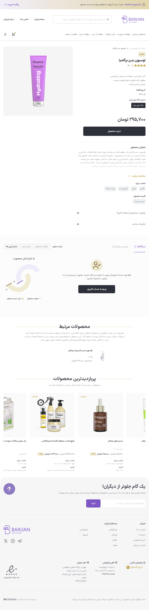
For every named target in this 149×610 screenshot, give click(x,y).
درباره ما (142, 534)
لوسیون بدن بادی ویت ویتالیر (80, 350)
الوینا (115, 545)
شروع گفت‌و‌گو (137, 567)
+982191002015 (108, 574)
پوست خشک (110, 188)
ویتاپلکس (113, 529)
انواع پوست (123, 188)
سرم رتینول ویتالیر (115, 440)
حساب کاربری (5, 34)
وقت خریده (13, 4)
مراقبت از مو (84, 34)
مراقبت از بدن (97, 34)
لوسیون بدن (133, 48)
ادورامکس (84, 529)
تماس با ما (24, 19)
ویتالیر (114, 534)
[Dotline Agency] (20, 599)
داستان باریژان (139, 545)
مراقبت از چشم (71, 34)
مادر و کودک (110, 34)
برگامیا (142, 54)
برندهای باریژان (139, 34)
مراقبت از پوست (123, 34)
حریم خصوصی (139, 540)
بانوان (134, 188)
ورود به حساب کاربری (96, 289)
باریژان (143, 48)
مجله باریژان (39, 19)
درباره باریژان (8, 19)
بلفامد (114, 540)
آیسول (85, 534)
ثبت (93, 503)
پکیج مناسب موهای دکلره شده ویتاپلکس (58, 440)
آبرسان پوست (139, 201)
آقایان (142, 188)
